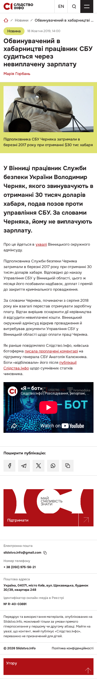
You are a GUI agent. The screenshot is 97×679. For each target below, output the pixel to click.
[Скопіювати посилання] (68, 466)
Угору (11, 663)
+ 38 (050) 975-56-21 (20, 567)
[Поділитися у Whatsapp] (53, 466)
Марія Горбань (17, 73)
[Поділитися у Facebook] (9, 466)
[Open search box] (73, 6)
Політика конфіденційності (72, 648)
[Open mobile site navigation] (86, 6)
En (61, 6)
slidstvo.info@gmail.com (22, 553)
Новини (21, 20)
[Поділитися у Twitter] (38, 466)
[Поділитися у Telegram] (24, 466)
